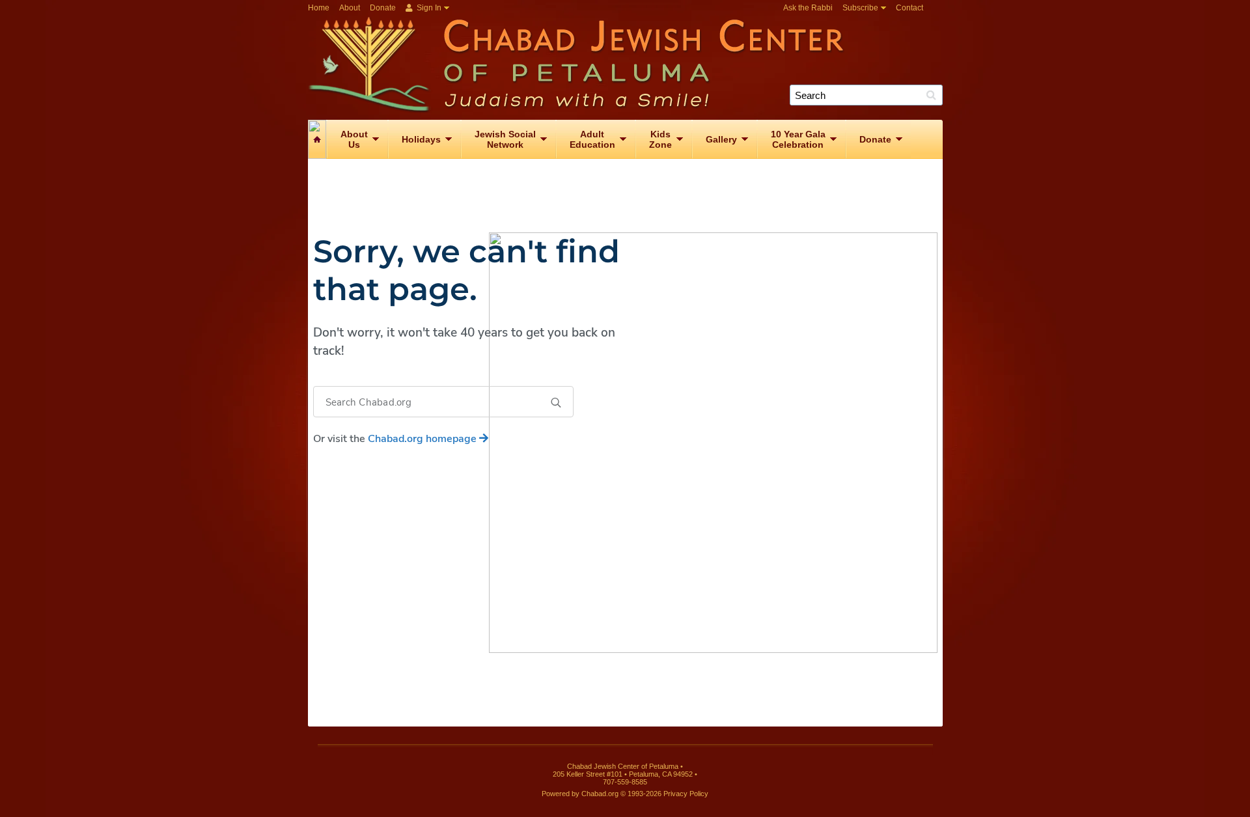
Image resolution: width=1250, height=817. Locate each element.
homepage (423, 439)
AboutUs (354, 139)
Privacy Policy (685, 793)
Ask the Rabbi (808, 7)
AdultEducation (592, 139)
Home (318, 7)
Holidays (421, 139)
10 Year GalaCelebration (798, 139)
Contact (909, 7)
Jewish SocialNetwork (505, 139)
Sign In (428, 7)
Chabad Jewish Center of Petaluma (630, 64)
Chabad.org (599, 793)
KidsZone (660, 139)
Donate (383, 7)
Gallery (721, 139)
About (349, 7)
